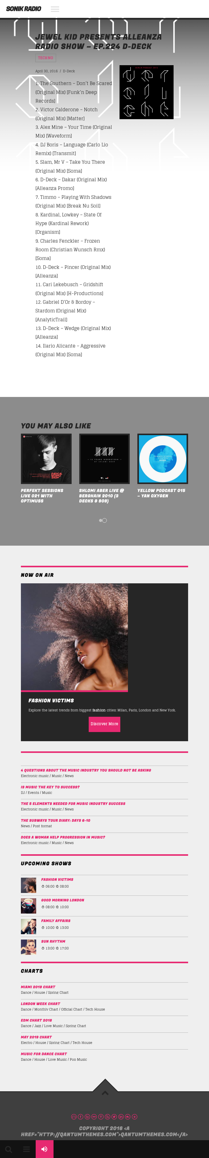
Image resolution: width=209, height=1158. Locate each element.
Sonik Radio (23, 9)
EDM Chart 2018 (36, 1020)
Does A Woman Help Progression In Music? (63, 837)
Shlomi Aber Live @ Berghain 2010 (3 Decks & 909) (101, 496)
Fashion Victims (57, 880)
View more (46, 459)
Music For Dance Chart (44, 1054)
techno (46, 58)
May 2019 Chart (36, 1037)
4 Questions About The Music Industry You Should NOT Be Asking (86, 770)
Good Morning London (62, 900)
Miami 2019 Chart (38, 987)
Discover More (104, 724)
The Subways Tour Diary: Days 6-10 (55, 821)
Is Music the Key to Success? (50, 787)
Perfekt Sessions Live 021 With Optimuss (42, 496)
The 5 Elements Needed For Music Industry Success (73, 804)
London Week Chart (40, 1004)
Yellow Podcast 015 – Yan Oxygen (161, 493)
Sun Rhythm (53, 942)
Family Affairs (56, 921)
